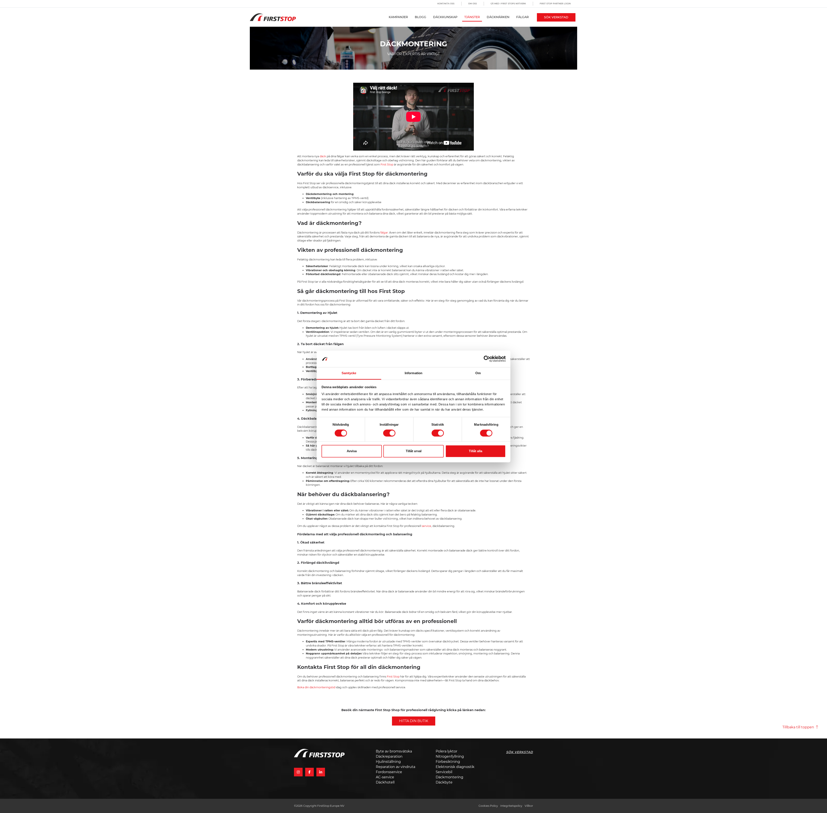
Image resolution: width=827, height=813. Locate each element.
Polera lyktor (446, 751)
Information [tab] (413, 373)
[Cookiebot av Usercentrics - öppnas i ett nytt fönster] (487, 359)
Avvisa (352, 451)
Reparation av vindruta (395, 767)
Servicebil (444, 772)
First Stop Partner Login (555, 3)
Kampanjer (398, 17)
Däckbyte (444, 782)
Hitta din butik (413, 721)
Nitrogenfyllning (450, 756)
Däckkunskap (445, 17)
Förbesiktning (448, 762)
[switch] (389, 433)
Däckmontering (449, 777)
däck (323, 156)
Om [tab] (478, 373)
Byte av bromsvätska (394, 751)
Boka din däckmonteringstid (316, 687)
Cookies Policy (488, 805)
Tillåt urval (413, 451)
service (426, 526)
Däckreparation (389, 756)
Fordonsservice (389, 772)
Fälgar (522, 17)
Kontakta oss (445, 3)
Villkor (529, 805)
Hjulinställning (388, 762)
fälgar (384, 232)
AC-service (385, 777)
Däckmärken (498, 17)
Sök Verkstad (556, 17)
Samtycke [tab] (349, 373)
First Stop (387, 164)
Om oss (472, 3)
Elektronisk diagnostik (455, 767)
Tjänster (472, 17)
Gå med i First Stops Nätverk (508, 3)
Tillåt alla (475, 451)
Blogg (420, 17)
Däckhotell (385, 782)
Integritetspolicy (511, 805)
